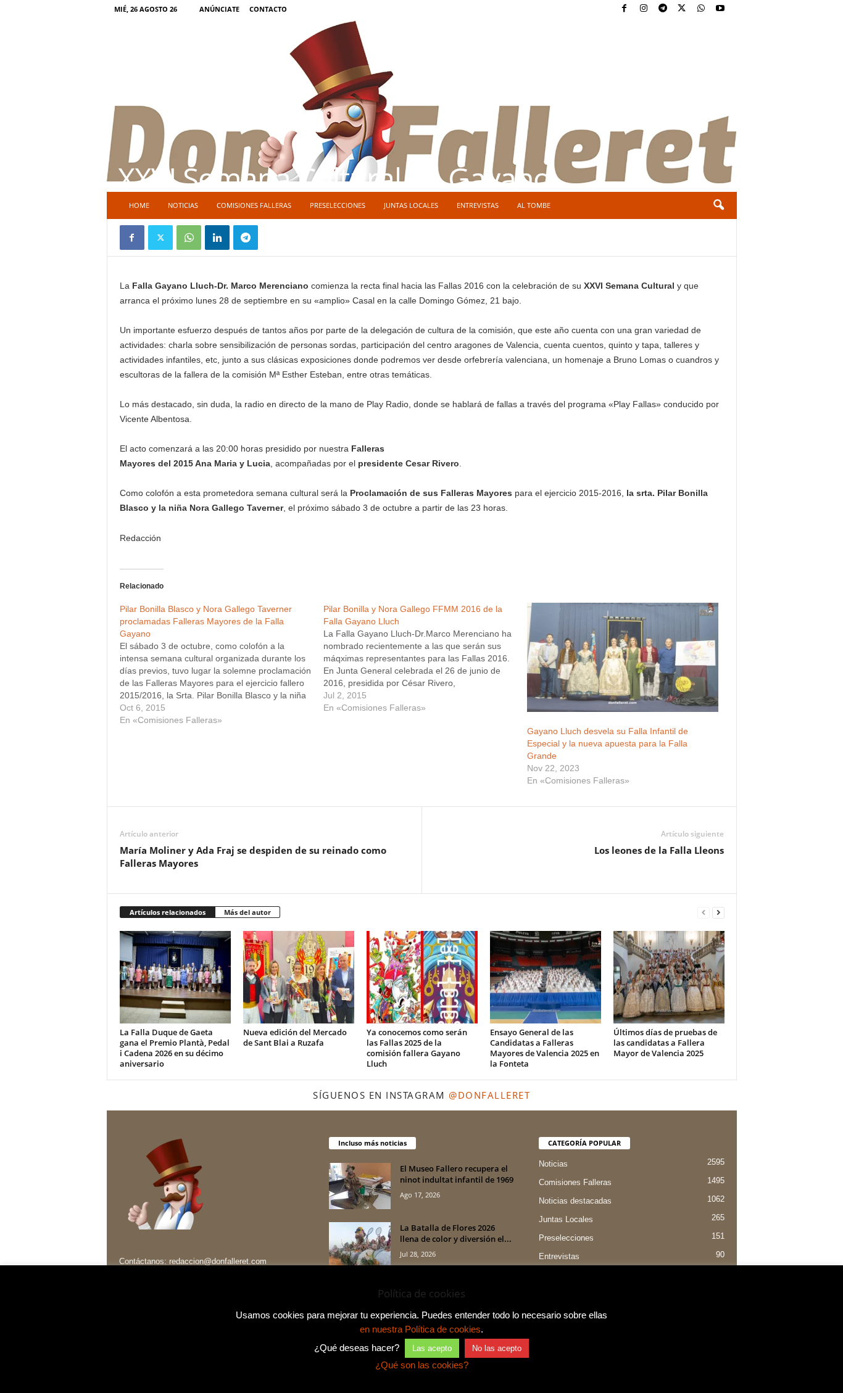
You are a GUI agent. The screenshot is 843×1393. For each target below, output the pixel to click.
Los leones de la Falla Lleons (659, 850)
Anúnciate (219, 9)
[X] (682, 9)
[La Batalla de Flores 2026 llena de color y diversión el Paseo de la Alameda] (360, 1245)
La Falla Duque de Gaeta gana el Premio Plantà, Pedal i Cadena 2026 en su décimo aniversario (175, 1048)
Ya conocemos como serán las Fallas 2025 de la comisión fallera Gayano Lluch (417, 1048)
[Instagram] (643, 9)
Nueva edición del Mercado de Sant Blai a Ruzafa (295, 1037)
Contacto (268, 9)
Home (139, 205)
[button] (718, 205)
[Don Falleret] (422, 103)
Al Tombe (533, 205)
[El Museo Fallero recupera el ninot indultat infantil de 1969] (360, 1186)
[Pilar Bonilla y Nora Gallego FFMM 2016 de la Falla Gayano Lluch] (425, 658)
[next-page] (718, 912)
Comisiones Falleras (254, 205)
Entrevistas (478, 205)
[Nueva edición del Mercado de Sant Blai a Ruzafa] (298, 977)
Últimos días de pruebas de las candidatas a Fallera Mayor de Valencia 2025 (665, 1043)
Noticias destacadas (575, 1200)
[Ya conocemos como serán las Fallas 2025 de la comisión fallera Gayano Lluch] (422, 977)
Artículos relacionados (168, 912)
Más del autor (247, 912)
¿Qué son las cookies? (421, 1365)
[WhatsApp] (701, 9)
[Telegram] (662, 9)
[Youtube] (720, 9)
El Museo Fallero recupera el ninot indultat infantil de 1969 (456, 1174)
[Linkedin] (217, 237)
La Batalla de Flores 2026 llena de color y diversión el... (456, 1233)
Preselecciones (337, 205)
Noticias (183, 205)
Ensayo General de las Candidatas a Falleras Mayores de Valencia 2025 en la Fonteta (544, 1048)
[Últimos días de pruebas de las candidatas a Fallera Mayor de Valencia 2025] (669, 977)
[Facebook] (624, 9)
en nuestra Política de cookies (420, 1329)
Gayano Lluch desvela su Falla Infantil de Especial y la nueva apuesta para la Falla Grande (607, 743)
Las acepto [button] (432, 1348)
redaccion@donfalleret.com (218, 1261)
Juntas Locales (411, 205)
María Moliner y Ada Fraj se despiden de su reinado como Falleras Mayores (253, 856)
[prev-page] (703, 912)
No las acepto (496, 1348)
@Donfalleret (489, 1095)
